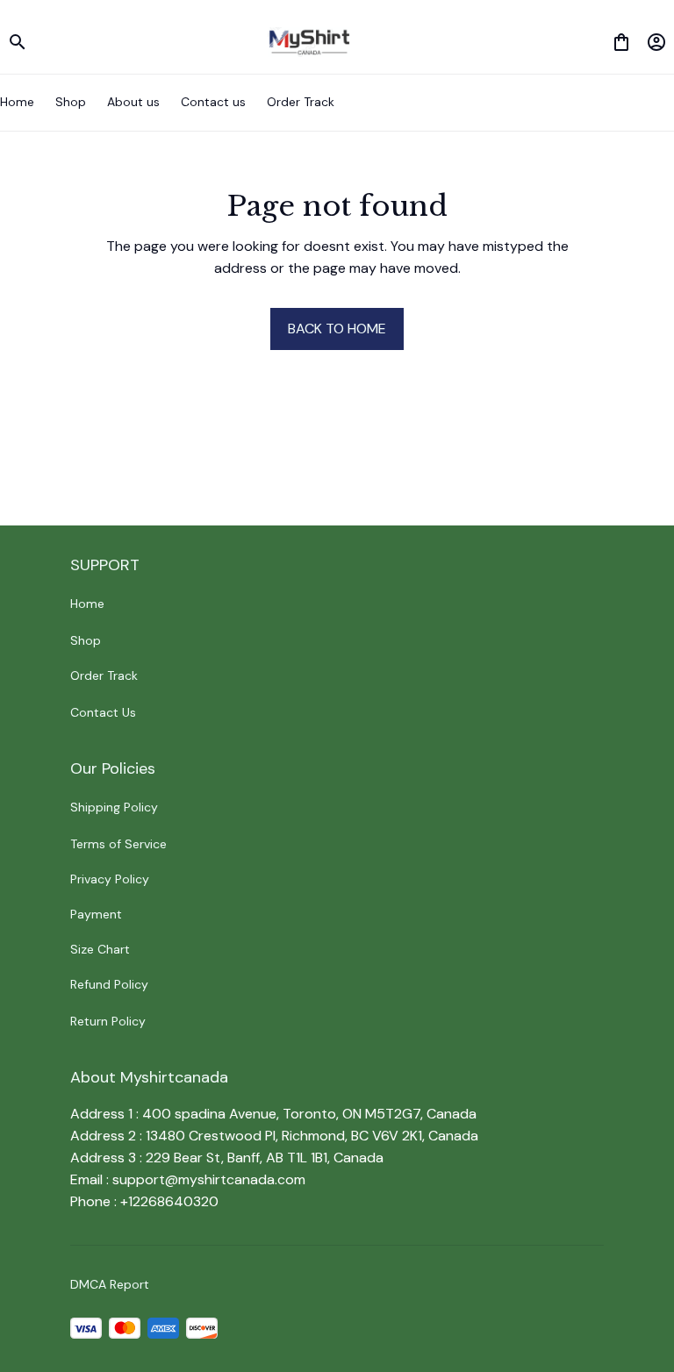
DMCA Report (109, 1284)
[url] (208, 1180)
